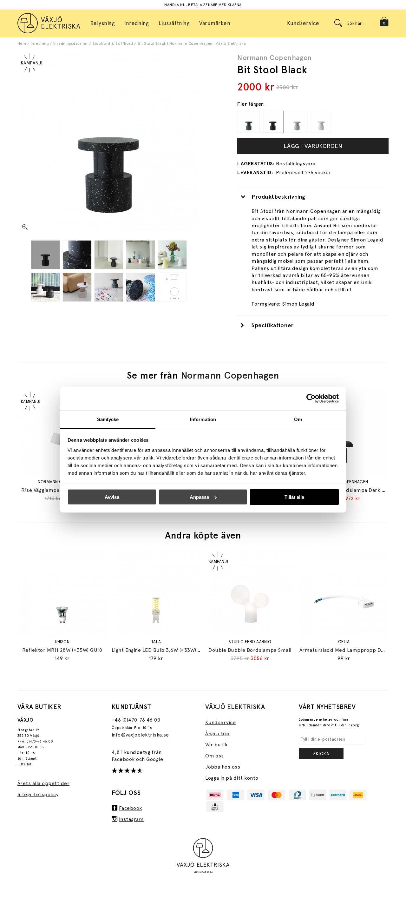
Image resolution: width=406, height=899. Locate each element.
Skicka (321, 753)
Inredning (40, 43)
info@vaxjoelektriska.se (140, 735)
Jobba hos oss (222, 767)
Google (154, 759)
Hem (21, 43)
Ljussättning (174, 23)
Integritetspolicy (37, 794)
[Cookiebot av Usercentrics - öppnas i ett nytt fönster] (311, 398)
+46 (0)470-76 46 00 (35, 741)
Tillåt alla (294, 497)
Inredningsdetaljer (70, 43)
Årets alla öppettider (43, 783)
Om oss (214, 756)
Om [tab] (298, 419)
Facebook (124, 759)
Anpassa (199, 497)
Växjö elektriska (235, 707)
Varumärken (214, 23)
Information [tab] (203, 419)
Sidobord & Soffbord (113, 43)
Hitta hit (24, 764)
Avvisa (112, 497)
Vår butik (216, 745)
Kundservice (303, 23)
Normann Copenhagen (274, 57)
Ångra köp (217, 733)
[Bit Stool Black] (45, 255)
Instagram (131, 819)
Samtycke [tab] (108, 419)
